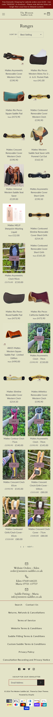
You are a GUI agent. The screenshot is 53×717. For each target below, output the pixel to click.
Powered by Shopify (26, 695)
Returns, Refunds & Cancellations (26, 612)
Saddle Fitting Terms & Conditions (26, 636)
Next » (30, 547)
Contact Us (32, 604)
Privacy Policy (26, 652)
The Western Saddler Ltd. (20, 691)
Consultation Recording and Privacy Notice (26, 659)
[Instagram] (34, 669)
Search (18, 604)
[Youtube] (24, 669)
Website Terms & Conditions (26, 628)
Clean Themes (43, 691)
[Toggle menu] (3, 13)
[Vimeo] (29, 669)
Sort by (13, 34)
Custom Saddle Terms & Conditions (26, 644)
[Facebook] (19, 669)
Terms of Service (27, 620)
